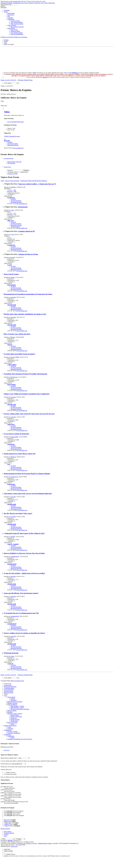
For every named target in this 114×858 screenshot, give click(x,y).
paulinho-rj (13, 187)
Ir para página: (8, 83)
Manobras (10, 712)
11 (12, 80)
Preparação (14, 700)
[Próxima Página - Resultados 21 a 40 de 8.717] (21, 80)
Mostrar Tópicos (13, 172)
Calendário (10, 17)
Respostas (16, 180)
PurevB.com (14, 846)
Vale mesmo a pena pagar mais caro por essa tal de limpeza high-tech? (28, 493)
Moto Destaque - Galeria (17, 707)
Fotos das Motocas (12, 704)
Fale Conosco (7, 831)
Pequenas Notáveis (9, 833)
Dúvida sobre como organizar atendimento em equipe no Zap (25, 314)
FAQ (8, 16)
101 (15, 80)
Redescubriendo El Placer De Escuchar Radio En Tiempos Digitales (27, 473)
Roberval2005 (14, 437)
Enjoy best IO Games (11, 274)
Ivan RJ (13, 257)
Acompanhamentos (9, 688)
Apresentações (23, 207)
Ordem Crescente (10, 772)
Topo (22, 680)
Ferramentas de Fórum (8, 158)
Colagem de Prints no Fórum (28, 254)
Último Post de (32, 180)
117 (15, 213)
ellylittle (13, 536)
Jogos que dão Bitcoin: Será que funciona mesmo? (21, 593)
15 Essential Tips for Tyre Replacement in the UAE (21, 613)
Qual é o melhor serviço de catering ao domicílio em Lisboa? (24, 633)
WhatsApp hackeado (11, 653)
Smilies (6, 821)
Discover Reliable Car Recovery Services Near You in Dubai (24, 553)
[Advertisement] (57, 59)
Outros (12, 737)
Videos (7, 112)
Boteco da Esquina (12, 722)
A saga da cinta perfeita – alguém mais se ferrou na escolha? (24, 573)
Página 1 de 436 (5, 80)
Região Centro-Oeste (16, 716)
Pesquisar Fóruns (8, 691)
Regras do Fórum (5, 828)
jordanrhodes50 (15, 556)
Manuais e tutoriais (12, 703)
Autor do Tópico (9, 180)
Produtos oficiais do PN (10, 725)
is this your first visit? (15, 1)
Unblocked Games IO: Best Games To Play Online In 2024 (24, 533)
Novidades (7, 10)
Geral (5, 43)
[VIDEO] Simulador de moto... (12, 136)
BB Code (6, 820)
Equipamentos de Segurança (14, 701)
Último (26, 80)
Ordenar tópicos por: (6, 763)
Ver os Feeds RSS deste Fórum (15, 121)
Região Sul (14, 718)
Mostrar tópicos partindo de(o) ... (9, 758)
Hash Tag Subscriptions (17, 23)
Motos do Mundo (12, 710)
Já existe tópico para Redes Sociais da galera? (19, 354)
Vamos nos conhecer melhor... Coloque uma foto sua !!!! (37, 184)
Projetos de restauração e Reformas (20, 709)
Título (2, 180)
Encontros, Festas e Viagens (14, 713)
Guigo (12, 210)
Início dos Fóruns (8, 692)
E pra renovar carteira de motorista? (16, 434)
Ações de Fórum (11, 25)
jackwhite (13, 297)
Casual (9, 727)
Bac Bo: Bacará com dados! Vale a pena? (18, 513)
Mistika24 (13, 457)
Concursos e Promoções (13, 733)
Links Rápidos (11, 28)
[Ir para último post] (21, 203)
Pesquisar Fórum (7, 166)
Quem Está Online (9, 689)
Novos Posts (10, 14)
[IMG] (10, 823)
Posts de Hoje (14, 29)
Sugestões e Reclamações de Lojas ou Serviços (19, 739)
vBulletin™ (10, 840)
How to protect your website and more (17, 334)
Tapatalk (44, 77)
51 (13, 80)
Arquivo (6, 834)
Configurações (8, 685)
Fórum (6, 11)
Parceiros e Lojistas (12, 731)
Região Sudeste (15, 715)
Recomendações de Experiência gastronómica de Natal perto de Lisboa (28, 294)
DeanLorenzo (14, 476)
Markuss (13, 337)
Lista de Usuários (15, 20)
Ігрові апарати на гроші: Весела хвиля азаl (19, 453)
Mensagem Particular (12, 145)
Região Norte (14, 721)
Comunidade (10, 19)
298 (15, 190)
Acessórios (10, 728)
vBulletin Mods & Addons (45, 843)
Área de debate (11, 697)
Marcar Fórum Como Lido (14, 161)
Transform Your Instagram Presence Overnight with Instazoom (25, 374)
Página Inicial (11, 13)
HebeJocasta (14, 377)
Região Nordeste (15, 719)
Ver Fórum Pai (11, 163)
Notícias (13, 698)
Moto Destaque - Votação (17, 706)
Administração (8, 730)
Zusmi (12, 656)
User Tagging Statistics (17, 22)
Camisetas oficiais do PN (26, 231)
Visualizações (23, 180)
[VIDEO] (6, 824)
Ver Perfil (9, 142)
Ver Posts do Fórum (12, 143)
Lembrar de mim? (10, 854)
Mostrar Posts (24, 172)
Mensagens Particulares (10, 686)
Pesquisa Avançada (12, 173)
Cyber (12, 234)
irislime (13, 277)
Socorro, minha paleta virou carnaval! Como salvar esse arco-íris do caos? (29, 414)
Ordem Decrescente (11, 774)
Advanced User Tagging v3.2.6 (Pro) (27, 843)
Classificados (7, 734)
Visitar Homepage (15, 226)
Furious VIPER (15, 357)
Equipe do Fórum (15, 31)
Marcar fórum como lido (17, 26)
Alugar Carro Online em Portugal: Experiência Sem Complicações (26, 394)
